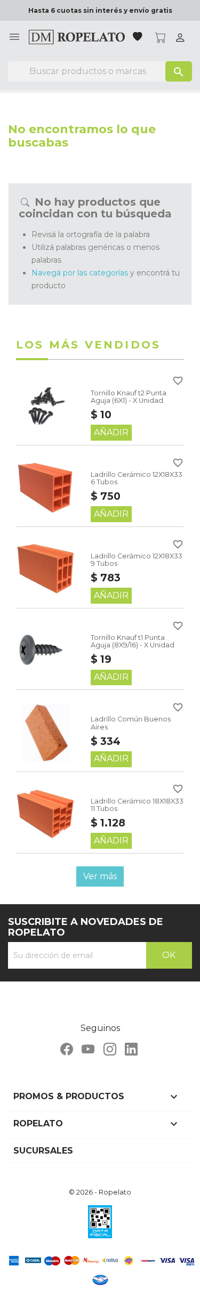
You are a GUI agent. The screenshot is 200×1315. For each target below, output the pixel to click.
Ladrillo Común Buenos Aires (131, 722)
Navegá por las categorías (79, 273)
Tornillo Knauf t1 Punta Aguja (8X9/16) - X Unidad (132, 641)
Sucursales (43, 1151)
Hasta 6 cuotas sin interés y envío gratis (100, 10)
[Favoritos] (139, 38)
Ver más (100, 876)
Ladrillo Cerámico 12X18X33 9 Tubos (136, 559)
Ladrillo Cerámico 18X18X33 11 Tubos (137, 805)
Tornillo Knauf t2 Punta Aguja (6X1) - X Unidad (128, 396)
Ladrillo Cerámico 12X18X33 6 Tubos (136, 478)
